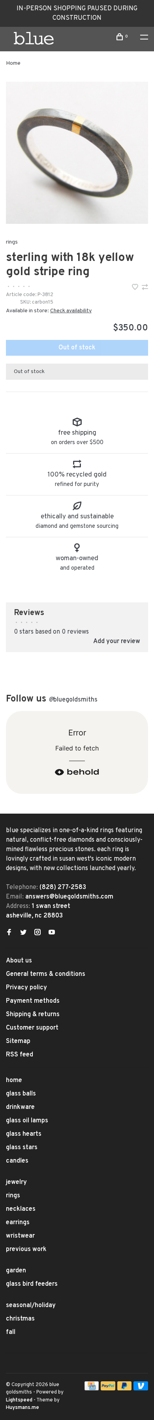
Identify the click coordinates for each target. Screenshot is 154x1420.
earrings (18, 1223)
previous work (26, 1249)
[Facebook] (9, 933)
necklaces (21, 1209)
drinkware (20, 1107)
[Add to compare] (145, 288)
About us (19, 961)
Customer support (32, 1028)
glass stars (22, 1148)
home (14, 1080)
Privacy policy (26, 988)
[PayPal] (108, 1389)
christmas (20, 1319)
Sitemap (18, 1041)
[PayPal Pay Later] (124, 1389)
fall (10, 1332)
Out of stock (77, 348)
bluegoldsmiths (73, 700)
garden (16, 1271)
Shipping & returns (33, 1015)
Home (13, 63)
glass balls (21, 1094)
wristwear (20, 1236)
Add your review (116, 641)
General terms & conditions (45, 974)
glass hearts (23, 1134)
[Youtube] (52, 933)
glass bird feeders (32, 1284)
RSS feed (19, 1055)
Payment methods (33, 1001)
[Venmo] (140, 1389)
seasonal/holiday (31, 1305)
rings (12, 242)
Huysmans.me (22, 1408)
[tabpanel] (77, 153)
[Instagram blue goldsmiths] (37, 933)
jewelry (16, 1182)
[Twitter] (23, 933)
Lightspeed (19, 1400)
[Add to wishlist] (136, 288)
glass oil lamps (27, 1121)
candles (17, 1161)
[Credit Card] (92, 1389)
